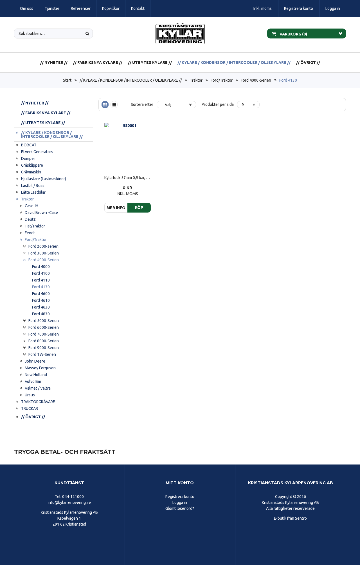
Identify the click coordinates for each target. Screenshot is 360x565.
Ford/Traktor (222, 80)
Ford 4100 (41, 273)
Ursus (30, 395)
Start (67, 80)
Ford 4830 (41, 314)
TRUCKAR (29, 408)
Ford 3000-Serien (43, 253)
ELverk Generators (37, 151)
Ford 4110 (41, 280)
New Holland (36, 374)
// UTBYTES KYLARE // (150, 62)
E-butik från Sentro (290, 518)
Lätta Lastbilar (33, 192)
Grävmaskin (31, 172)
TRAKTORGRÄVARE (38, 401)
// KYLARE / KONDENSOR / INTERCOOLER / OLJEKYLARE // (234, 62)
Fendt (30, 233)
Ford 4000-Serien (256, 80)
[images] (105, 104)
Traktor (196, 80)
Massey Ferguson (40, 368)
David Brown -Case (41, 212)
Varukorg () (293, 34)
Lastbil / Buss (32, 185)
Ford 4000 (41, 266)
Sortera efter (142, 104)
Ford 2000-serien (43, 246)
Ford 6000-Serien (43, 327)
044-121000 (73, 496)
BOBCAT (29, 145)
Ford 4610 (41, 300)
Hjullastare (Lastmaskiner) (43, 179)
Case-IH (31, 206)
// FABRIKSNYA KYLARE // (97, 62)
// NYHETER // (54, 62)
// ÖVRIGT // (308, 62)
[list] (114, 104)
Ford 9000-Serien (43, 347)
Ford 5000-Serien (43, 320)
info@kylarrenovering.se (69, 502)
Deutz (30, 219)
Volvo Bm (33, 381)
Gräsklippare (32, 165)
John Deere (35, 361)
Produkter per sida (218, 104)
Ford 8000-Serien (43, 341)
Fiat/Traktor (35, 226)
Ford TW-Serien (42, 354)
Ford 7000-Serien (43, 334)
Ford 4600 (41, 293)
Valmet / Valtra (38, 388)
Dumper (28, 158)
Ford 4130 (288, 80)
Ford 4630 (41, 307)
